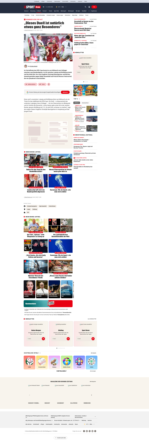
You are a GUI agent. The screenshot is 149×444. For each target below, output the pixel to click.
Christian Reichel (33, 66)
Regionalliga (74, 15)
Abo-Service (29, 424)
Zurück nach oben (60, 438)
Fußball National (28, 30)
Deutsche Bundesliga (40, 15)
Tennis (50, 11)
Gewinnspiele (57, 1)
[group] (29, 289)
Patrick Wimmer (52, 206)
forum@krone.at (62, 314)
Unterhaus (81, 15)
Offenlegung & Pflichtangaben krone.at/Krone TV (37, 416)
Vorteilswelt (36, 1)
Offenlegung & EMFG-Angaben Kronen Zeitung (60, 416)
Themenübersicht (66, 312)
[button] (89, 11)
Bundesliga (27, 15)
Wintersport (71, 11)
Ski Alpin (78, 11)
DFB (28, 212)
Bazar (86, 1)
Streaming (32, 11)
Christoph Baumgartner (32, 206)
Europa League (60, 15)
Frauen (86, 15)
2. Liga (32, 15)
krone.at (26, 11)
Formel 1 (45, 11)
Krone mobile (65, 1)
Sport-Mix (56, 11)
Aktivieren (65, 92)
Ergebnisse (94, 11)
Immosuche (72, 1)
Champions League (51, 15)
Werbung (84, 420)
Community (49, 1)
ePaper (43, 1)
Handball (84, 11)
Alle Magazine (93, 381)
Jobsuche (80, 1)
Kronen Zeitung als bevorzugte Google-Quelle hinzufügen (48, 92)
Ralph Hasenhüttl (42, 206)
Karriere (90, 420)
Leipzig (28, 209)
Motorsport (63, 11)
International (67, 15)
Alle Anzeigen (93, 371)
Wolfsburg (35, 209)
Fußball (39, 11)
